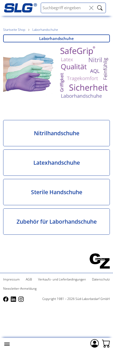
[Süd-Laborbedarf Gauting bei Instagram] (21, 299)
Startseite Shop (14, 29)
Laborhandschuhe (45, 29)
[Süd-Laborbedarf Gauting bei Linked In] (14, 299)
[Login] (94, 342)
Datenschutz (101, 279)
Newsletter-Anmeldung (20, 288)
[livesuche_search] (100, 8)
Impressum (11, 279)
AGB (29, 279)
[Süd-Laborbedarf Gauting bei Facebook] (6, 299)
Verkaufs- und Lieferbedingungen (62, 279)
